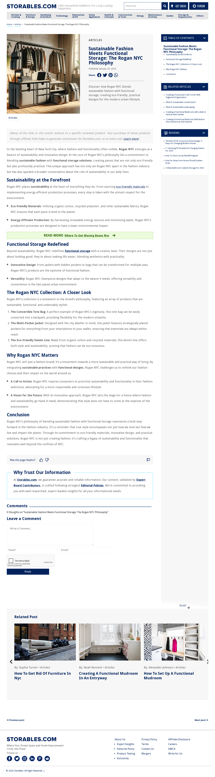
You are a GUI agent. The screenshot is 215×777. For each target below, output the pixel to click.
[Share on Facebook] (99, 75)
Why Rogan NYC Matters (176, 69)
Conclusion (171, 74)
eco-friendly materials (130, 186)
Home (9, 24)
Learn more (130, 138)
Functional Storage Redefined (178, 59)
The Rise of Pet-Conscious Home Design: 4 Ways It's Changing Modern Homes (183, 142)
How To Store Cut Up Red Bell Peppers (181, 156)
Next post (200, 720)
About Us (120, 739)
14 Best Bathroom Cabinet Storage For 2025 (184, 168)
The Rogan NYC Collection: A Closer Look (184, 64)
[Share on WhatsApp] (116, 75)
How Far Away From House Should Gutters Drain (183, 161)
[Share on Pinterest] (110, 75)
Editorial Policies (92, 485)
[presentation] (11, 661)
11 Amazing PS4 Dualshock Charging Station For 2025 (184, 149)
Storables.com (27, 479)
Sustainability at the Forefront (179, 54)
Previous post (16, 720)
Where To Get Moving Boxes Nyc (87, 235)
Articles (18, 24)
